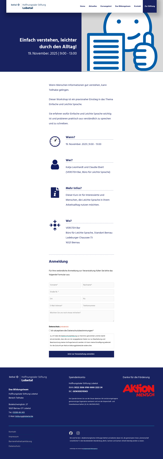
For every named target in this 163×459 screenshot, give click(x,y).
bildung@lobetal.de (24, 416)
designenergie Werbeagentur (90, 449)
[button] (70, 433)
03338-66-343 (19, 412)
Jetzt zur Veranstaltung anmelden (81, 354)
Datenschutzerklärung (69, 336)
